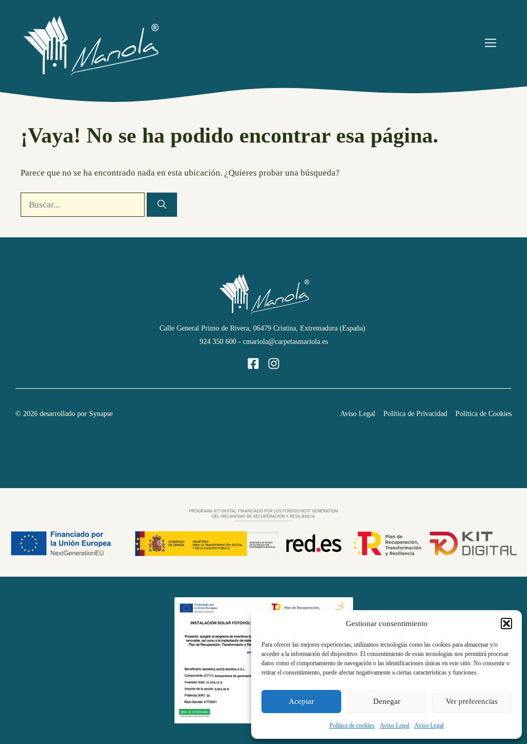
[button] (506, 623)
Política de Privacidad (415, 414)
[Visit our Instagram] (274, 363)
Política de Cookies (483, 414)
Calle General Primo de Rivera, (205, 328)
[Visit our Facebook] (253, 363)
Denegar (386, 701)
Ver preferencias (472, 701)
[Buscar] (162, 205)
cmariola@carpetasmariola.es (285, 341)
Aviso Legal (394, 725)
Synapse (100, 414)
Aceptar (301, 701)
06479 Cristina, (275, 328)
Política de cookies (352, 725)
